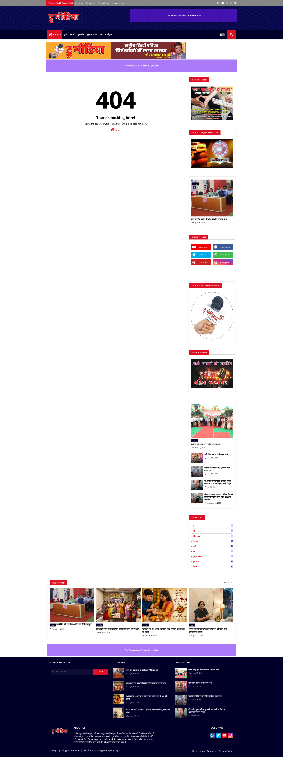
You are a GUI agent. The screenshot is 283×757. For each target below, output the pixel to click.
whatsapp (225, 254)
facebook (225, 247)
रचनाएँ (72, 34)
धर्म (101, 34)
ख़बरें (65, 34)
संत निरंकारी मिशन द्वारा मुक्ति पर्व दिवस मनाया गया (217, 469)
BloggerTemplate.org (108, 750)
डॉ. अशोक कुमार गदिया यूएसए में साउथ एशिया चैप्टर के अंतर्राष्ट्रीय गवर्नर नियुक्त (217, 482)
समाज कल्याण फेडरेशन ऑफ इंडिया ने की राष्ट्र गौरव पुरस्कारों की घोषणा (208, 630)
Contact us (90, 3)
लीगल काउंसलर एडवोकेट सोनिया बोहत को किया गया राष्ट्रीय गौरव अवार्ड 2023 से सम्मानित (218, 497)
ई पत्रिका (108, 34)
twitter (203, 254)
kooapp (201, 270)
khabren (213, 536)
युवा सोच (81, 34)
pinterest (203, 262)
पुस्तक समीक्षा (92, 34)
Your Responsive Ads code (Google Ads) (184, 15)
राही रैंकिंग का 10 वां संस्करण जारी (216, 454)
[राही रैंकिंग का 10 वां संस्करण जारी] (197, 458)
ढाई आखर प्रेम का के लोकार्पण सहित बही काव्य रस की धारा (117, 629)
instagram (225, 262)
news (213, 541)
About (202, 751)
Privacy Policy (104, 3)
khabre (213, 530)
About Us (79, 3)
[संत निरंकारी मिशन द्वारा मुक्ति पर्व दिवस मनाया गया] (197, 471)
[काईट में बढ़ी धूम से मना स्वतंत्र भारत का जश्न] (212, 419)
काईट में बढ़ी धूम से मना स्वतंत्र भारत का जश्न (206, 444)
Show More (227, 582)
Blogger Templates (71, 750)
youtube (203, 247)
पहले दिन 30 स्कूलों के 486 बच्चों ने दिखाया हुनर (209, 219)
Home (56, 34)
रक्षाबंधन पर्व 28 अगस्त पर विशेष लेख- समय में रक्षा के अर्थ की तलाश (163, 630)
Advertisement (118, 3)
